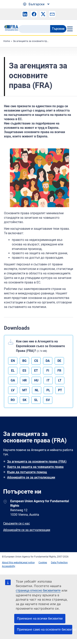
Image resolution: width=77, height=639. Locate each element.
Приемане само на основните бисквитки (44, 629)
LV (12, 390)
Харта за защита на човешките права (35, 467)
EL (13, 370)
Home (6, 41)
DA (48, 361)
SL (36, 400)
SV (48, 400)
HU (36, 380)
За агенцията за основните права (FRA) (35, 41)
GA (13, 380)
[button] (24, 14)
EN (13, 361)
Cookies (42, 562)
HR (25, 380)
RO (13, 400)
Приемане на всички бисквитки (40, 618)
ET (36, 370)
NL (37, 390)
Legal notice (28, 562)
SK (24, 400)
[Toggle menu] (69, 29)
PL (48, 390)
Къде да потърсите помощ (27, 472)
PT (60, 390)
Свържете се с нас (16, 523)
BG (24, 361)
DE (59, 361)
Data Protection (59, 562)
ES (24, 370)
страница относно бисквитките (38, 590)
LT (59, 380)
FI (47, 370)
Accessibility (8, 566)
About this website (12, 562)
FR (59, 370)
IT (48, 380)
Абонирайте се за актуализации (31, 477)
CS (36, 361)
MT (24, 390)
